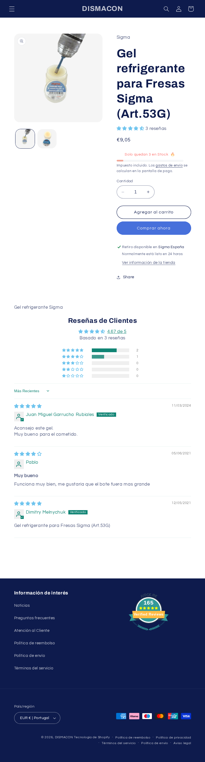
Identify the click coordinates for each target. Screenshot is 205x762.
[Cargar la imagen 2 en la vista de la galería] (47, 138)
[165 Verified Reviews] (149, 633)
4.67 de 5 (117, 331)
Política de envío (29, 656)
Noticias (22, 606)
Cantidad (125, 181)
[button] (12, 9)
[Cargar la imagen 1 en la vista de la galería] (25, 138)
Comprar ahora (154, 228)
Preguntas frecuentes (34, 618)
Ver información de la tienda (148, 263)
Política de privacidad (173, 737)
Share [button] (128, 277)
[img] (28, 406)
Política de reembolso (34, 643)
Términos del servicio (33, 668)
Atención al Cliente (32, 631)
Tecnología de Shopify (92, 737)
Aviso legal (182, 743)
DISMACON (64, 737)
